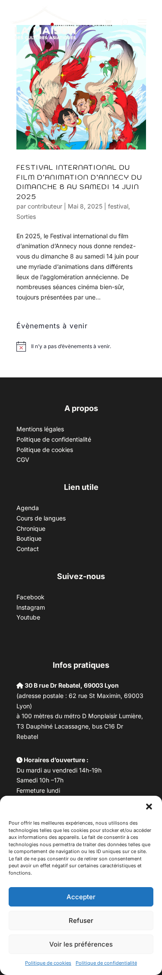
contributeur (45, 206)
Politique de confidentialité (106, 963)
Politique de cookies (48, 963)
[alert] (71, 346)
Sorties (26, 216)
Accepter (81, 897)
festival (118, 206)
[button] (149, 806)
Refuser (81, 920)
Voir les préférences (81, 944)
